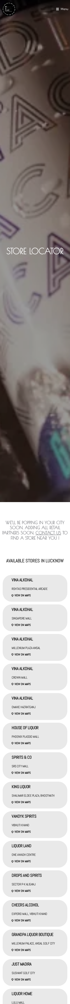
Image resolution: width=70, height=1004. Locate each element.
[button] (62, 9)
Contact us (48, 532)
